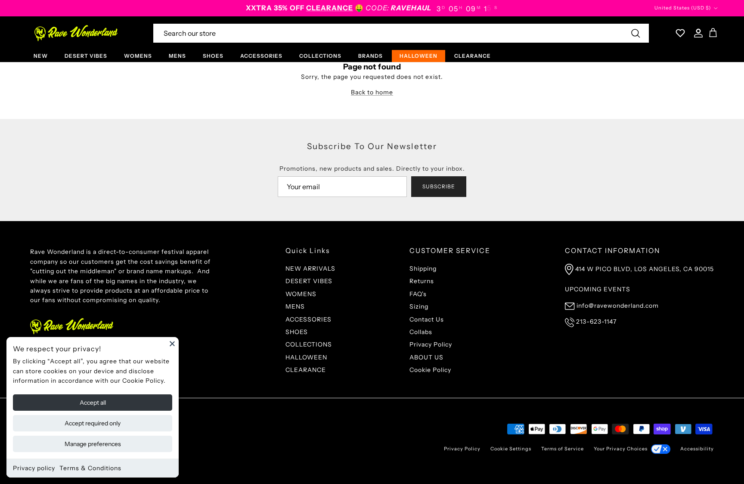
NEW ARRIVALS (310, 268)
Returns (421, 281)
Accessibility (697, 449)
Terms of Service (562, 449)
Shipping (423, 268)
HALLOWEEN (418, 56)
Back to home (372, 92)
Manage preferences (93, 444)
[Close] (172, 343)
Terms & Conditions (90, 468)
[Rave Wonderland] (76, 33)
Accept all (93, 402)
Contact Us (426, 319)
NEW (41, 56)
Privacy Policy (430, 344)
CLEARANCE (472, 56)
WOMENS (138, 56)
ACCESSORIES (261, 56)
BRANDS (370, 56)
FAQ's (418, 294)
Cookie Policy (430, 370)
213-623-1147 (596, 321)
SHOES (213, 56)
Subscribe (438, 186)
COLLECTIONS (320, 56)
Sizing (418, 306)
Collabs (420, 332)
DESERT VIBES (86, 56)
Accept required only (93, 423)
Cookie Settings (510, 449)
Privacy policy (34, 468)
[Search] (635, 33)
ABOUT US (426, 357)
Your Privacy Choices (621, 449)
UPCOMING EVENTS (597, 289)
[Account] (697, 33)
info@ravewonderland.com (618, 305)
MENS (177, 56)
